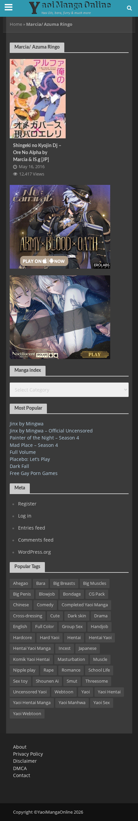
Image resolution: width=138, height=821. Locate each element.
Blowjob (47, 594)
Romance (71, 670)
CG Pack (97, 594)
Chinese (21, 605)
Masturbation (71, 659)
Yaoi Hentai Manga (32, 702)
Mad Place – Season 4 (34, 445)
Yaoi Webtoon (27, 713)
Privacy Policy (28, 754)
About (19, 747)
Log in (24, 515)
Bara (40, 583)
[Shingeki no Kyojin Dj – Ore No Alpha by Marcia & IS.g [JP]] (38, 97)
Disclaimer (25, 761)
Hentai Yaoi (100, 637)
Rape (49, 670)
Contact (21, 775)
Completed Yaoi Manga (85, 605)
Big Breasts (64, 583)
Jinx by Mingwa (27, 423)
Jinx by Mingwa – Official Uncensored (51, 430)
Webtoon (64, 692)
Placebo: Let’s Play (30, 459)
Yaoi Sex (101, 702)
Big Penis (22, 594)
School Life (99, 670)
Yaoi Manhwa (72, 702)
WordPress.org (34, 552)
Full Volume (23, 452)
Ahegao (20, 583)
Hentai (74, 637)
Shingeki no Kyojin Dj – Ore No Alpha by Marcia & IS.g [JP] (37, 152)
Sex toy (20, 681)
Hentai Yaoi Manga (32, 648)
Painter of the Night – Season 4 (44, 437)
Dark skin (77, 616)
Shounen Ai (47, 681)
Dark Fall (19, 466)
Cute (55, 616)
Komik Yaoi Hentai (31, 659)
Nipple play (24, 670)
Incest (65, 648)
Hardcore (22, 637)
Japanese (87, 648)
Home (16, 24)
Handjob (99, 626)
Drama (101, 616)
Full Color (44, 626)
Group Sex (72, 626)
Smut (72, 681)
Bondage (72, 594)
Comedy (45, 605)
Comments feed (36, 540)
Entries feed (31, 528)
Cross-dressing (27, 616)
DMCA (20, 768)
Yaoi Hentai (109, 692)
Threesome (96, 681)
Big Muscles (94, 583)
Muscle (100, 659)
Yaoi (85, 692)
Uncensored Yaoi (30, 692)
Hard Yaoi (49, 637)
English (20, 626)
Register (27, 503)
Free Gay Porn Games (34, 473)
